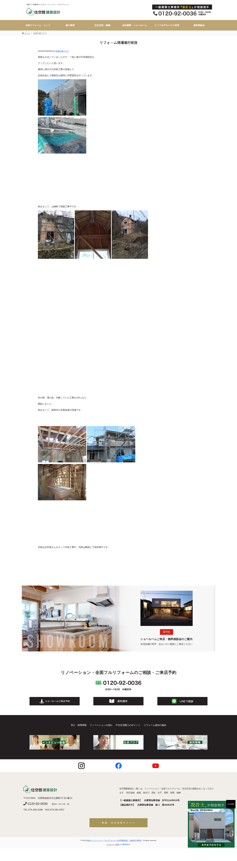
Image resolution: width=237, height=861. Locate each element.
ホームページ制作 (113, 844)
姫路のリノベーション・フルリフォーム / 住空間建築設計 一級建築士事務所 (114, 840)
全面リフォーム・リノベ (37, 25)
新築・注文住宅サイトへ (118, 822)
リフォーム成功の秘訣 (155, 725)
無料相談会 (199, 25)
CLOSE (230, 804)
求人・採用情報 (79, 725)
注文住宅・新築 (102, 25)
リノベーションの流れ (101, 725)
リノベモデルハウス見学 (166, 25)
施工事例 (70, 25)
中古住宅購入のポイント (128, 725)
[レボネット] (126, 844)
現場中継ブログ (62, 51)
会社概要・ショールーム (134, 25)
